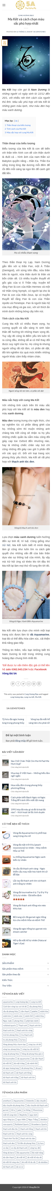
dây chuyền (41, 1101)
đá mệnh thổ (32, 1063)
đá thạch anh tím (28, 1077)
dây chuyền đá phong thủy (14, 1105)
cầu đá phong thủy (10, 1011)
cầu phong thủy (35, 1006)
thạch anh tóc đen (28, 1138)
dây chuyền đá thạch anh (37, 1105)
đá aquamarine (23, 1059)
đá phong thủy (27, 1068)
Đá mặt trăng (37, 1153)
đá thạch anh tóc (10, 1082)
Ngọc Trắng (33, 1119)
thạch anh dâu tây (10, 1129)
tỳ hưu (23, 1040)
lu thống (27, 1110)
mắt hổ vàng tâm (10, 1115)
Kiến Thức (7, 980)
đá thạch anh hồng (23, 1073)
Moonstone (37, 1110)
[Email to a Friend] (28, 683)
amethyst (7, 1101)
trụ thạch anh (26, 1035)
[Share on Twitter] (23, 683)
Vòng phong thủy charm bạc (14, 1044)
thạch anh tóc (8, 1030)
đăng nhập (20, 740)
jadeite (34, 1011)
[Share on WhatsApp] (13, 683)
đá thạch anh (8, 1073)
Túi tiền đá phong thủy (26, 1143)
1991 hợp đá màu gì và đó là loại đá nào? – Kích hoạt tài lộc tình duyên (28, 811)
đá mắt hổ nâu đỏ (34, 1157)
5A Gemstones (39, 32)
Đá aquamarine (23, 1153)
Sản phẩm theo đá (11, 974)
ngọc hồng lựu (9, 1119)
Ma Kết (38, 697)
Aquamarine (19, 1101)
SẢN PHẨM (8, 963)
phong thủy (19, 1021)
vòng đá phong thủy (11, 1054)
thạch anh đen (9, 1143)
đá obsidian (43, 1162)
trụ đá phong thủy (10, 1040)
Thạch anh (22, 1025)
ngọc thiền (21, 1119)
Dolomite (30, 1101)
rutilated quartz (9, 1025)
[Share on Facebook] (18, 683)
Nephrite (23, 1115)
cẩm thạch (25, 1011)
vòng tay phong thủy (11, 1049)
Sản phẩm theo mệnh (12, 968)
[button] (4, 5)
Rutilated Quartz (22, 1124)
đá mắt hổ (7, 1063)
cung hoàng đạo (16, 697)
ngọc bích (33, 1115)
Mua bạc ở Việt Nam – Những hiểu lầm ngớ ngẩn (30, 774)
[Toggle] (48, 963)
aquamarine (8, 1002)
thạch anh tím (35, 1025)
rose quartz (7, 1124)
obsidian (43, 1119)
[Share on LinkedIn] (39, 683)
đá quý (38, 1068)
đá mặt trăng (19, 1063)
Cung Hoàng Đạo (26, 15)
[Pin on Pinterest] (33, 683)
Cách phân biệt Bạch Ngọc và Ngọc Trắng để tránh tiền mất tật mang (28, 798)
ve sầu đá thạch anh (19, 1148)
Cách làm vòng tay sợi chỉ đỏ (15, 1006)
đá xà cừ (19, 1167)
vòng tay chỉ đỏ (34, 1044)
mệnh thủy (39, 1016)
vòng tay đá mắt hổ (30, 1049)
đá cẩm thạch (37, 1059)
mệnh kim (7, 1016)
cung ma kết (29, 697)
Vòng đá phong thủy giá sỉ (32, 1054)
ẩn (16, 121)
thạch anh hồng (26, 1129)
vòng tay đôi (35, 1148)
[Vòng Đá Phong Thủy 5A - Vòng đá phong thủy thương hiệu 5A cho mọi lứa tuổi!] (26, 5)
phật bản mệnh (32, 1021)
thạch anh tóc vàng (24, 1030)
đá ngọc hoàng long (11, 1068)
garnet (6, 1110)
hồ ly (13, 1110)
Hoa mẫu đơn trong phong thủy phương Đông (26, 786)
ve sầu (5, 1148)
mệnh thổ (29, 1016)
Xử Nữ (6, 545)
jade (19, 1110)
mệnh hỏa (44, 1011)
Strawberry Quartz (39, 1124)
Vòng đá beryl (8, 1153)
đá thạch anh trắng (10, 1077)
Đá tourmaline (9, 1059)
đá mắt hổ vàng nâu (11, 1162)
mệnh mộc (18, 1016)
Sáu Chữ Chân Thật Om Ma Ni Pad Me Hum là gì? (30, 762)
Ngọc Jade (7, 1021)
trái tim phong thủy (11, 1035)
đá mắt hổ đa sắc (29, 1162)
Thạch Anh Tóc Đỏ (10, 1138)
